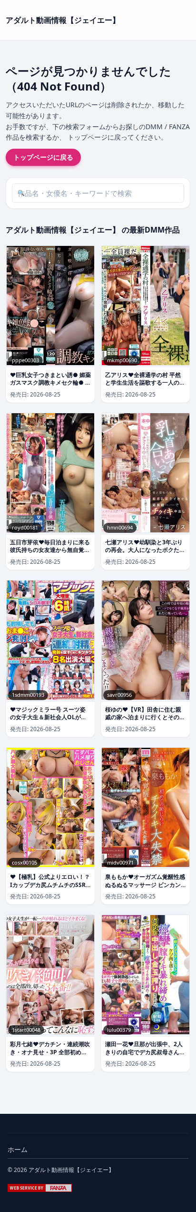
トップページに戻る (43, 157)
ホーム (18, 1149)
